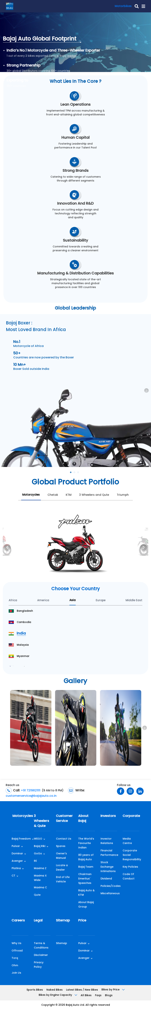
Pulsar (16, 846)
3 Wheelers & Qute (41, 821)
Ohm (15, 965)
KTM (68, 495)
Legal (38, 920)
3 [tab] (79, 473)
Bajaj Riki (39, 846)
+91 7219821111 (30, 790)
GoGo (38, 853)
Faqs (98, 995)
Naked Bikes (54, 990)
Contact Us (63, 839)
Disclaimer (41, 955)
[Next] (143, 547)
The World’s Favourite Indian (86, 843)
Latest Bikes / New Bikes (82, 990)
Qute (37, 895)
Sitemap (63, 920)
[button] (142, 6)
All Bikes (86, 995)
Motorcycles (31, 495)
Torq (15, 958)
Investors (108, 816)
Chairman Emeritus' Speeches (85, 879)
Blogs (109, 995)
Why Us (16, 943)
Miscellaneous (110, 893)
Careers (18, 920)
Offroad (17, 950)
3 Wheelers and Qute (94, 495)
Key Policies (130, 867)
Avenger (17, 861)
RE (35, 861)
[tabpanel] (75, 390)
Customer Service (64, 818)
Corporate (131, 816)
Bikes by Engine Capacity (56, 995)
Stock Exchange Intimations (108, 867)
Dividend (106, 878)
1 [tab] (72, 473)
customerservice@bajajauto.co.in (31, 796)
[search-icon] (135, 6)
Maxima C (40, 887)
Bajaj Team (85, 867)
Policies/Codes (111, 886)
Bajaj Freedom (21, 839)
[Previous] (7, 547)
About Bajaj (83, 818)
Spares (60, 846)
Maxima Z (40, 868)
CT (13, 875)
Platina (16, 868)
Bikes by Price (110, 989)
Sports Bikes (35, 990)
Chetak (53, 495)
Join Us (16, 973)
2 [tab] (75, 473)
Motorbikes (123, 6)
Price (82, 920)
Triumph (123, 495)
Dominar (17, 853)
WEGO (38, 839)
